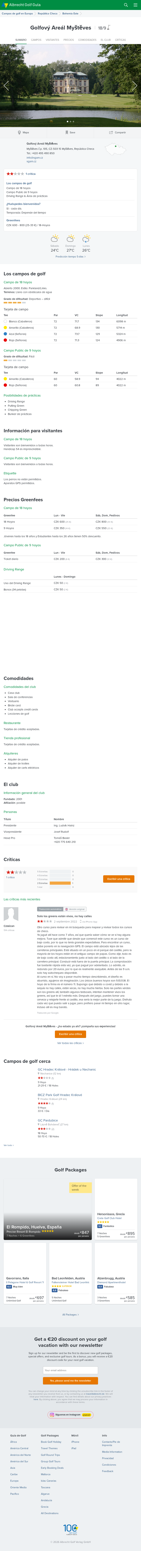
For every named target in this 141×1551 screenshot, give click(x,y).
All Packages (69, 1314)
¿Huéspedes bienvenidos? (23, 204)
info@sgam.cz (35, 158)
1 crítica (31, 174)
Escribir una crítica (118, 879)
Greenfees (13, 220)
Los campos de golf (19, 183)
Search (126, 5)
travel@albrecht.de (95, 1393)
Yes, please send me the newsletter (70, 1380)
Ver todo (8, 1145)
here (36, 1399)
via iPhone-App (89, 921)
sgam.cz (31, 161)
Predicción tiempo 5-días (70, 256)
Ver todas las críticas (69, 1043)
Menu (135, 5)
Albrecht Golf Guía (25, 4)
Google (55, 1012)
